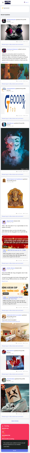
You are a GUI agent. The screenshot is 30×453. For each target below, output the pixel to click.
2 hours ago (9, 50)
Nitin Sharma (10, 350)
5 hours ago (9, 222)
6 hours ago (9, 381)
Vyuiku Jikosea (11, 268)
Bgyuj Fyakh (10, 221)
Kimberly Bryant (11, 19)
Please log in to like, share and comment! (12, 44)
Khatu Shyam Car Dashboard (14, 179)
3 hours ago (9, 91)
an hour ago (9, 22)
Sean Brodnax (10, 379)
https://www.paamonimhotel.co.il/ (11, 321)
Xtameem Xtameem (12, 49)
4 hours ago (9, 182)
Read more (5, 62)
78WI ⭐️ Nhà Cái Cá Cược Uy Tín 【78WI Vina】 (14, 251)
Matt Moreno (10, 123)
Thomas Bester (11, 88)
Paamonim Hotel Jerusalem (14, 315)
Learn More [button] (6, 446)
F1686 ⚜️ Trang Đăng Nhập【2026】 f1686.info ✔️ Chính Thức (13, 298)
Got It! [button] (14, 450)
